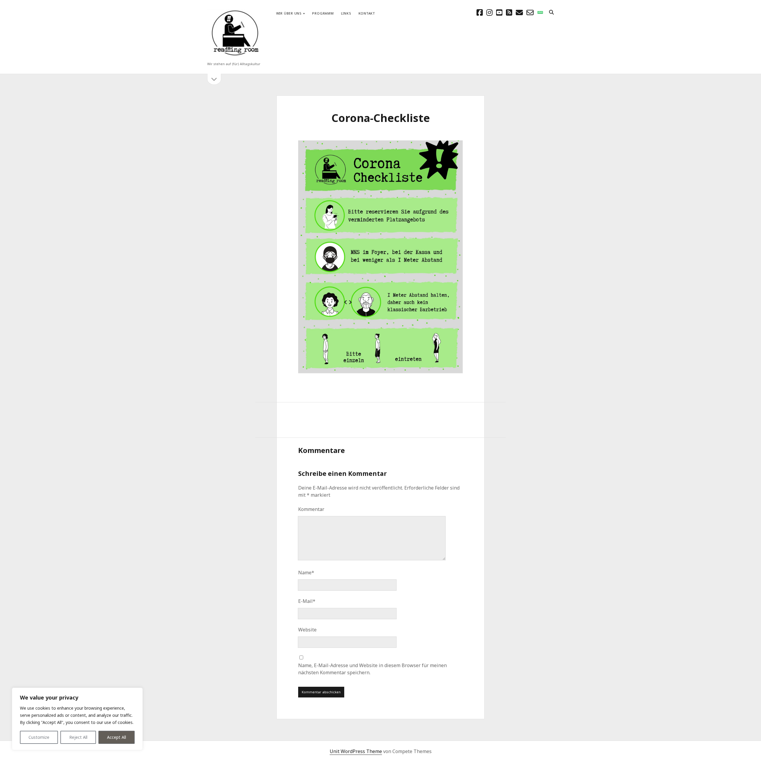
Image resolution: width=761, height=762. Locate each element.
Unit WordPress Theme (356, 751)
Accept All (116, 737)
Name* (306, 572)
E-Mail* (306, 601)
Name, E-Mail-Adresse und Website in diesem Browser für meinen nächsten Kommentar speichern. (372, 669)
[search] (551, 12)
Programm (323, 13)
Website (307, 629)
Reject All (78, 737)
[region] (77, 719)
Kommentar (311, 509)
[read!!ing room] (234, 56)
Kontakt (367, 13)
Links (346, 13)
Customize (39, 737)
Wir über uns (289, 13)
